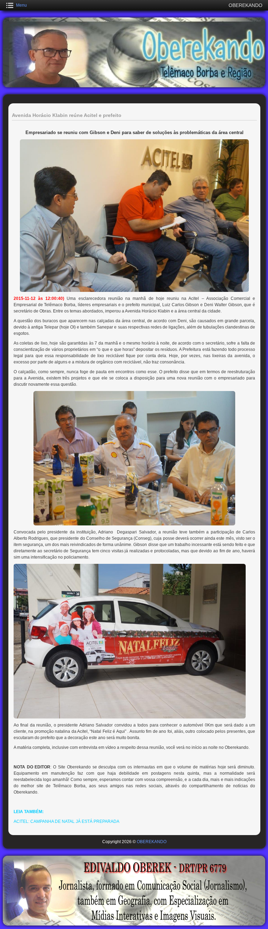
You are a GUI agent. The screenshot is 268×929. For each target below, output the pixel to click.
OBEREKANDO (151, 841)
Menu (21, 5)
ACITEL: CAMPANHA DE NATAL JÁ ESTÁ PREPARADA (66, 821)
